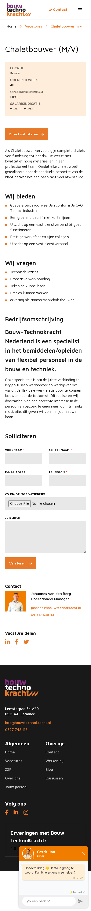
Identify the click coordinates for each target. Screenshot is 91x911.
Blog (49, 769)
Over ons (12, 778)
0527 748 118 (16, 730)
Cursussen (54, 778)
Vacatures (33, 26)
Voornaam (13, 450)
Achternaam (59, 450)
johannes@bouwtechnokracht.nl (56, 608)
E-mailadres (15, 472)
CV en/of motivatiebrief (25, 494)
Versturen (17, 563)
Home (10, 752)
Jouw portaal (16, 787)
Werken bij (54, 761)
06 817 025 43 (42, 614)
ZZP (8, 769)
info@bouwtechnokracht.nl (28, 723)
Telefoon (57, 472)
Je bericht (13, 517)
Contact (52, 752)
